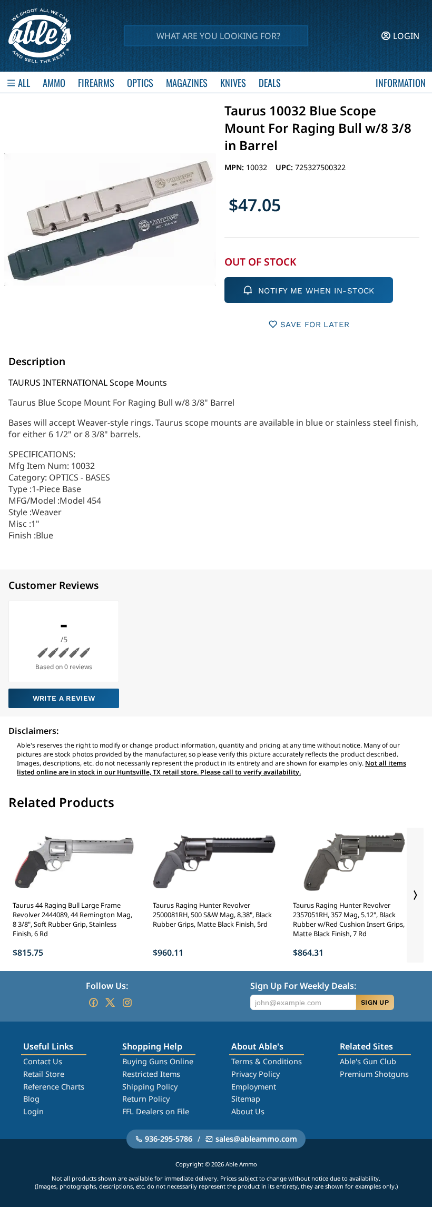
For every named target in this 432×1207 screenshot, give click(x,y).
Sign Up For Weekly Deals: (303, 986)
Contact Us (42, 1061)
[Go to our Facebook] (93, 1002)
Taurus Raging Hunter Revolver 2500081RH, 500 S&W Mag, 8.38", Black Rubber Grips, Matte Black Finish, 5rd (212, 914)
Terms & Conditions (266, 1061)
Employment (253, 1087)
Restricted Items (151, 1074)
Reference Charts (53, 1087)
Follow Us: (107, 986)
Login (33, 1111)
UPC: (285, 167)
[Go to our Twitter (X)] (110, 1002)
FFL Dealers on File (155, 1111)
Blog (31, 1099)
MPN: (235, 167)
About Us (247, 1111)
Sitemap (245, 1099)
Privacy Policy (255, 1074)
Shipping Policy (150, 1087)
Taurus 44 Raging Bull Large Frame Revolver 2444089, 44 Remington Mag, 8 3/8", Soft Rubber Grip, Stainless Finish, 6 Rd (72, 919)
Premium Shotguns (374, 1074)
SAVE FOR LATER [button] (314, 324)
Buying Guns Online (157, 1061)
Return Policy (146, 1099)
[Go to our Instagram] (127, 1002)
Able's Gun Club (368, 1061)
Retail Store (43, 1074)
